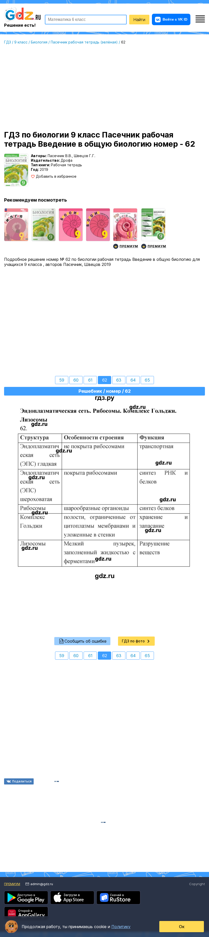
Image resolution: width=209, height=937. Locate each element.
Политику (120, 926)
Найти (139, 19)
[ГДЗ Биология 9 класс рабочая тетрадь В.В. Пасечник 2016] (98, 229)
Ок (182, 926)
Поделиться (22, 781)
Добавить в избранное (56, 176)
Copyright (197, 884)
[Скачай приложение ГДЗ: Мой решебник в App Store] (72, 897)
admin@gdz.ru (41, 884)
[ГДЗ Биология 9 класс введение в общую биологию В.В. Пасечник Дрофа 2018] (43, 229)
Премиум (12, 884)
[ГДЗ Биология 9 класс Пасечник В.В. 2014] (71, 229)
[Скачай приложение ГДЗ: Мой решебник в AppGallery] (26, 913)
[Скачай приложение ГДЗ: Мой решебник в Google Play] (26, 897)
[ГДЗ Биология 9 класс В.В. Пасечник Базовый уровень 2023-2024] (16, 229)
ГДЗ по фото (133, 641)
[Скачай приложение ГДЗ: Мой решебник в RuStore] (118, 897)
